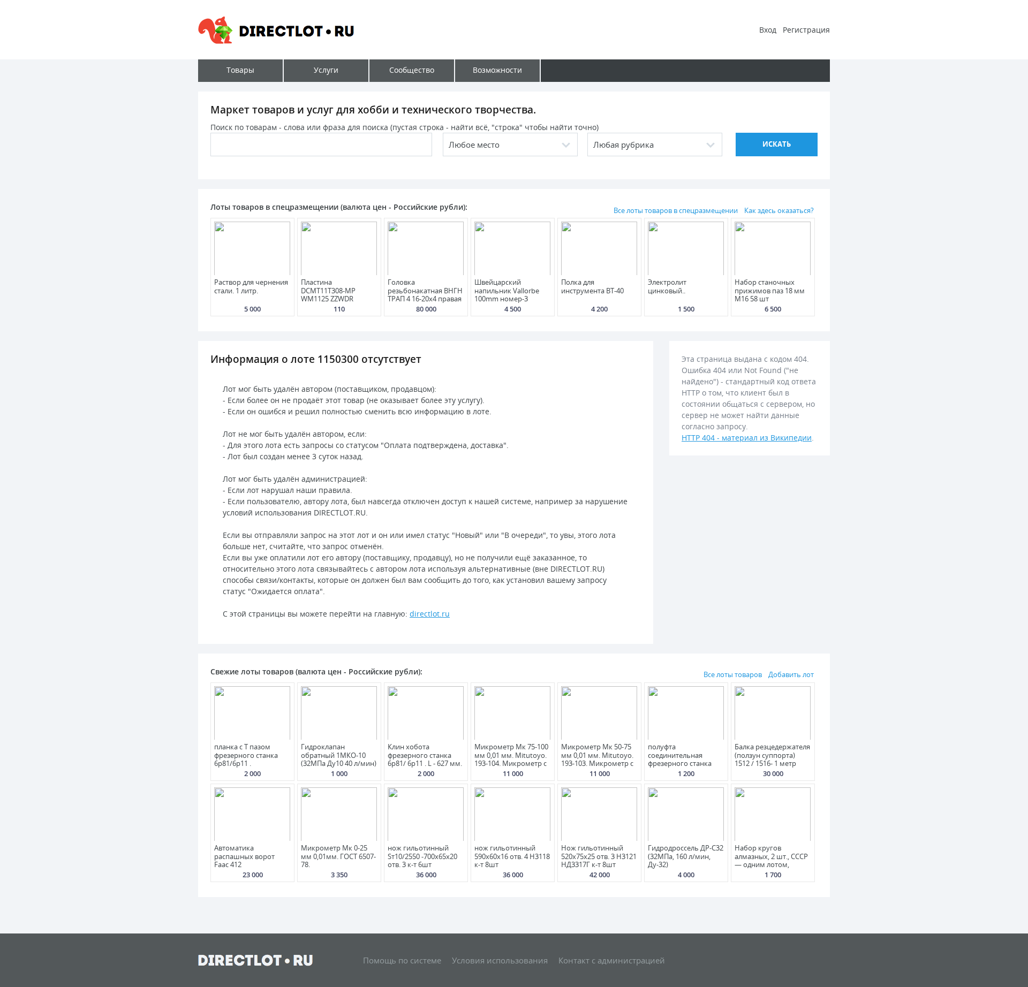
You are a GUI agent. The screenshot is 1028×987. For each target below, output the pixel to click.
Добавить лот (791, 674)
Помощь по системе (402, 960)
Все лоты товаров (733, 674)
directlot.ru (430, 614)
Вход (767, 30)
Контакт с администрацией (611, 960)
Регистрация (806, 30)
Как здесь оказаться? (779, 210)
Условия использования (500, 960)
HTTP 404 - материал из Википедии (747, 437)
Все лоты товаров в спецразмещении (676, 210)
